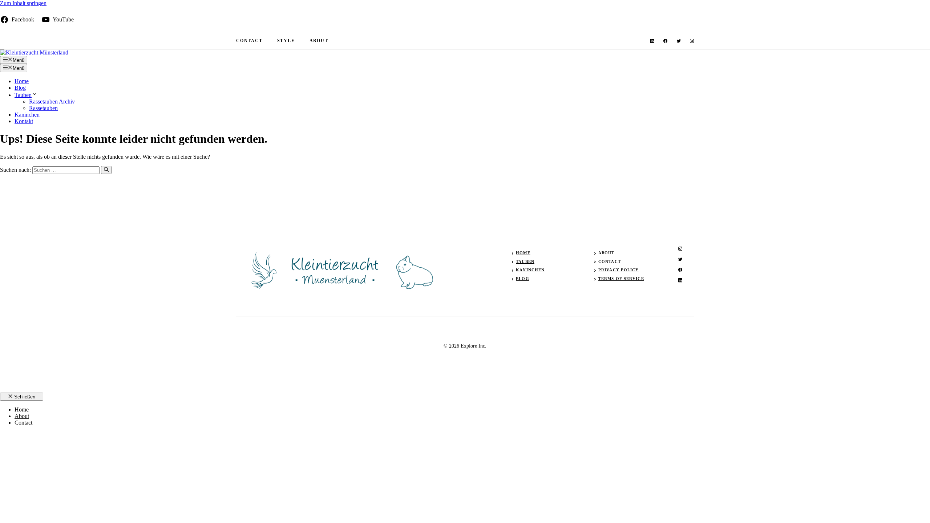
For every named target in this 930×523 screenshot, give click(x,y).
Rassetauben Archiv (52, 101)
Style (286, 40)
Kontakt (24, 121)
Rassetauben (43, 108)
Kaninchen (27, 115)
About (319, 40)
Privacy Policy (618, 270)
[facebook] (665, 41)
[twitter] (679, 41)
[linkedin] (652, 41)
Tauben (23, 95)
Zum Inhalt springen (23, 3)
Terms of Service (621, 278)
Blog (20, 88)
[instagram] (692, 41)
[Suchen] (106, 170)
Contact (249, 40)
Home (22, 81)
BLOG (522, 278)
